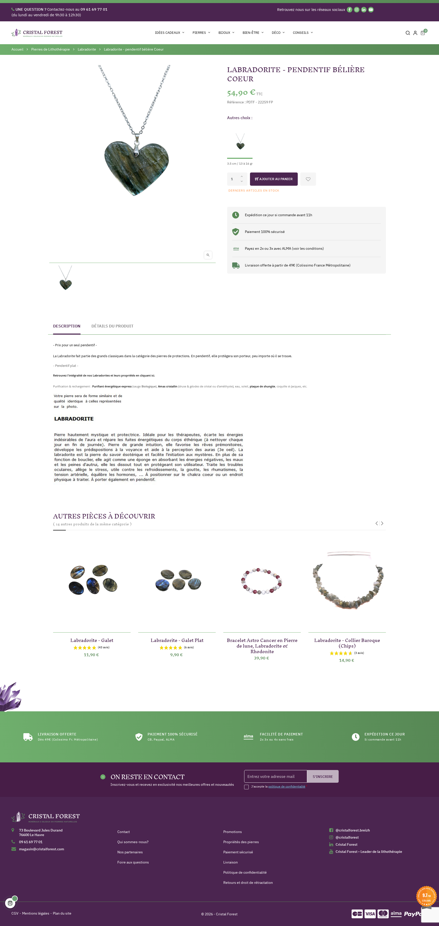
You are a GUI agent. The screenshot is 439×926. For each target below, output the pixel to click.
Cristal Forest (346, 844)
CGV (15, 913)
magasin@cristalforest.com (41, 849)
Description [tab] (67, 325)
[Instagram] (356, 9)
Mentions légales (35, 913)
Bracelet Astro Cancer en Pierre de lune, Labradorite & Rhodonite (262, 645)
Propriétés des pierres (241, 842)
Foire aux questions (133, 862)
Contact (123, 831)
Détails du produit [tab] (112, 325)
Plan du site (62, 913)
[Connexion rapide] (415, 32)
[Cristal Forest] (45, 819)
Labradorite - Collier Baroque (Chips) (347, 642)
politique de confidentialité (286, 786)
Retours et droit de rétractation (248, 882)
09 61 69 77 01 (30, 842)
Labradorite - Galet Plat (177, 639)
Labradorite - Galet (91, 639)
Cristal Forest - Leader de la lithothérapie (369, 851)
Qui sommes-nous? (133, 842)
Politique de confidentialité (245, 872)
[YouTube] (371, 9)
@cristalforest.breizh (353, 830)
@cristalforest (347, 837)
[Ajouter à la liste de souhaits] (308, 179)
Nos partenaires (130, 852)
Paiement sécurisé (238, 852)
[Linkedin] (364, 9)
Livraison (230, 862)
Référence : (236, 102)
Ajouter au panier (276, 179)
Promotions (232, 831)
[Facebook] (349, 9)
